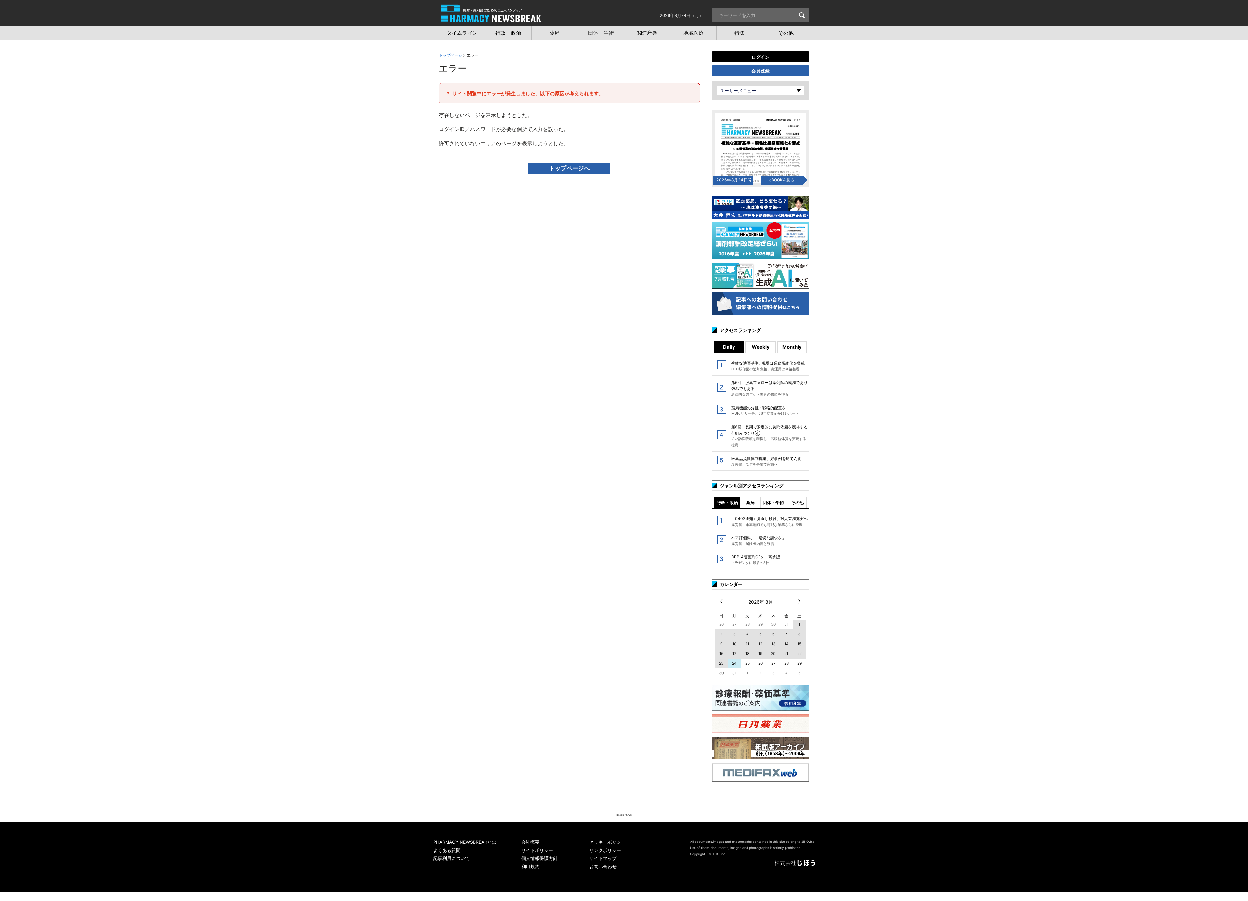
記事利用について (451, 858)
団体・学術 (773, 502)
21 (786, 653)
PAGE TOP (624, 815)
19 (760, 653)
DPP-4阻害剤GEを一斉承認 (755, 560)
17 (734, 653)
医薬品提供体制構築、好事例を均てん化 (766, 461)
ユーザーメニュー (738, 90)
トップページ (450, 55)
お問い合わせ (603, 866)
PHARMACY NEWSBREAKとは (464, 842)
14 (786, 643)
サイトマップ (603, 858)
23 (721, 663)
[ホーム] (491, 19)
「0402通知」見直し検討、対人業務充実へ (769, 521)
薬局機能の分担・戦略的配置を (765, 410)
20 (773, 653)
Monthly (792, 347)
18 (747, 653)
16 (721, 653)
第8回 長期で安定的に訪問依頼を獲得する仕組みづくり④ (769, 435)
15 (799, 643)
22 (799, 653)
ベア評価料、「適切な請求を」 (758, 540)
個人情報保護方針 (539, 858)
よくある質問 (447, 850)
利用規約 (530, 866)
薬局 (750, 502)
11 (747, 643)
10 (734, 643)
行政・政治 (727, 502)
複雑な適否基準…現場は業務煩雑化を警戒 (768, 366)
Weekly (761, 347)
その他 (797, 502)
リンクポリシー (605, 850)
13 (773, 643)
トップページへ (569, 168)
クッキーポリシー (607, 842)
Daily (729, 347)
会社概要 (530, 842)
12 (760, 643)
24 (734, 663)
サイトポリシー (537, 850)
